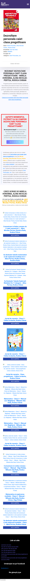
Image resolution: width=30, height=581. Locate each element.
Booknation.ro (4, 568)
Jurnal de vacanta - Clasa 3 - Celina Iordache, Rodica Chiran (15, 319)
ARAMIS (10, 51)
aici (4, 168)
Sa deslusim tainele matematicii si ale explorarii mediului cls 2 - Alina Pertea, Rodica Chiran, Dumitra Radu (15, 258)
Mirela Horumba (11, 45)
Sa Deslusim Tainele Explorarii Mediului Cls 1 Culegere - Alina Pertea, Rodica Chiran (15, 283)
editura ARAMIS (10, 164)
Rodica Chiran (11, 47)
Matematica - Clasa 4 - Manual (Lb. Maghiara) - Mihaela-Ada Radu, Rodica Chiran (15, 401)
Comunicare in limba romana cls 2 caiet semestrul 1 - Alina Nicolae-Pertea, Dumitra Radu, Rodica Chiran (15, 229)
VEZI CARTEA (15, 235)
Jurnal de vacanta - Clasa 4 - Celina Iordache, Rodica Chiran (15, 444)
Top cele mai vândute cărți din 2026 (9, 546)
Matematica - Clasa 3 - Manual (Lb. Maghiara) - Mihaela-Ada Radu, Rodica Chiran (15, 425)
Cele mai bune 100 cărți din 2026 (9, 548)
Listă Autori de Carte (6, 545)
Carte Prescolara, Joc (15, 55)
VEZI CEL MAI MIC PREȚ (15, 142)
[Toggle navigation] (28, 4)
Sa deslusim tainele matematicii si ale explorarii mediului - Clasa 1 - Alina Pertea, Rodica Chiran (15, 522)
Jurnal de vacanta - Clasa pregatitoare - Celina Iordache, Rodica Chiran (15, 376)
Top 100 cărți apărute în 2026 (8, 550)
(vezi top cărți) (14, 49)
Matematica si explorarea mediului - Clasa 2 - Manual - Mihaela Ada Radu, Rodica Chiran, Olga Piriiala (15, 497)
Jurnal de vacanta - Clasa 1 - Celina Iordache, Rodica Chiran (15, 355)
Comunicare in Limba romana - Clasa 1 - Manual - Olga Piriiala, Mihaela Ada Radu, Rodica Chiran (15, 469)
